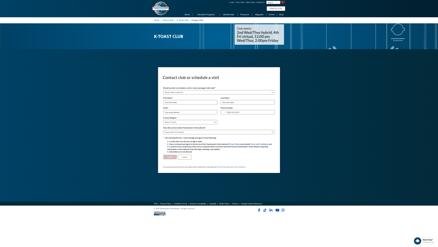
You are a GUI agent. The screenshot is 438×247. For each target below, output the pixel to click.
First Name (168, 98)
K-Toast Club (183, 20)
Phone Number (227, 108)
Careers (235, 204)
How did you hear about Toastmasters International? (184, 128)
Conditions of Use (180, 204)
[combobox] (223, 112)
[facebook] (258, 210)
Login (232, 2)
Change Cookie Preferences (251, 204)
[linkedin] (270, 210)
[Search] (282, 2)
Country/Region (170, 118)
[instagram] (282, 210)
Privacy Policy (234, 144)
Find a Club (240, 2)
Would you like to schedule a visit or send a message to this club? (189, 88)
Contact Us (261, 2)
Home (156, 20)
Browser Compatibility (198, 204)
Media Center (224, 204)
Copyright (212, 204)
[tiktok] (264, 210)
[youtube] (276, 210)
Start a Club (250, 2)
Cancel (184, 157)
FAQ (155, 204)
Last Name (225, 98)
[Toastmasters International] (160, 8)
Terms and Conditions (259, 144)
